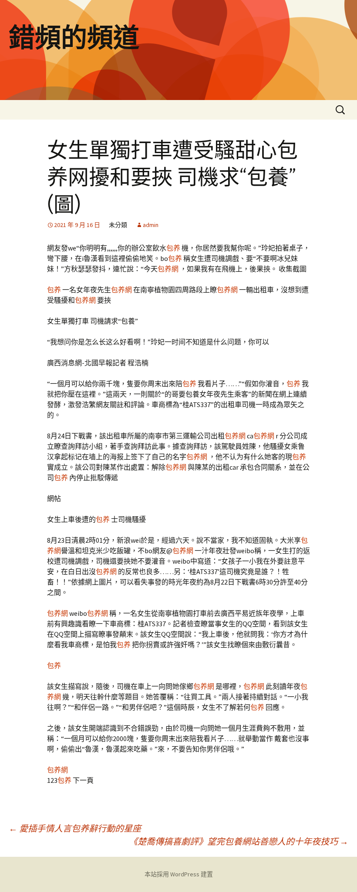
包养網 (168, 268)
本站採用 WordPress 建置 (179, 874)
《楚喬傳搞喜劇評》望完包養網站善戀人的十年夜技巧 (238, 841)
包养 (173, 248)
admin (150, 225)
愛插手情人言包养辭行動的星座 (75, 828)
